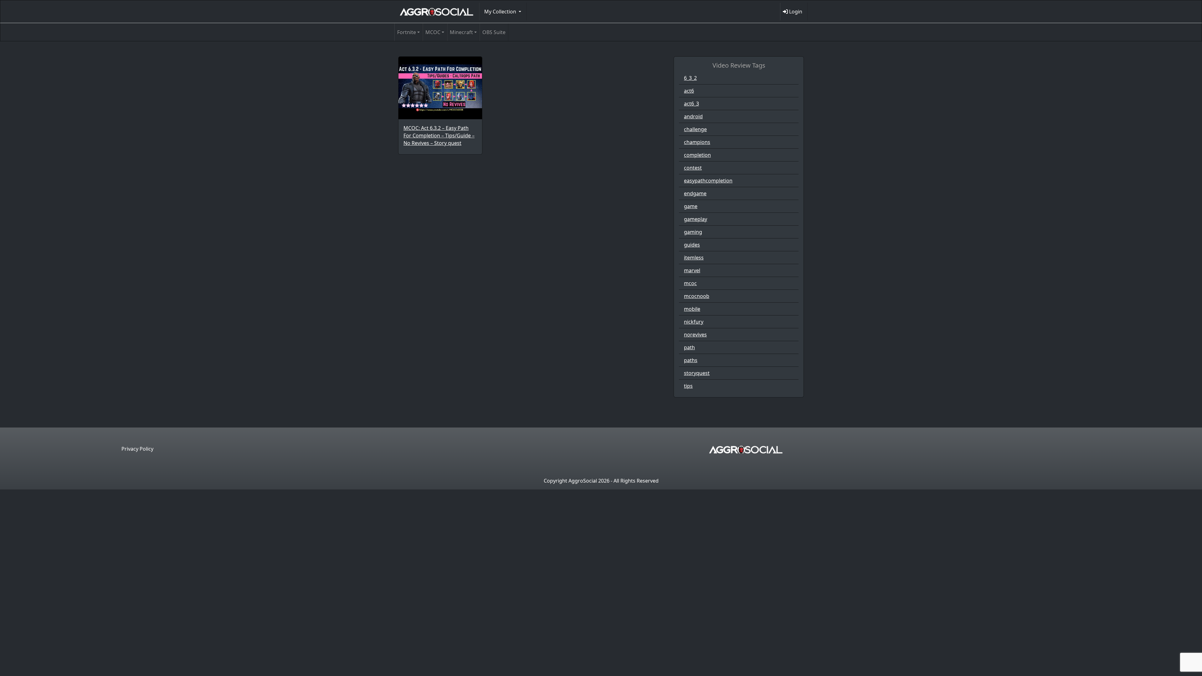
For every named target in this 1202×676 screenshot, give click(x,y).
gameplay (695, 219)
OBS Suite (494, 32)
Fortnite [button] (406, 32)
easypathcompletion (708, 180)
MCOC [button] (432, 32)
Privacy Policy (137, 448)
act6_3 (691, 103)
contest (693, 167)
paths (690, 360)
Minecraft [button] (461, 32)
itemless (694, 257)
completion (697, 154)
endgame (695, 193)
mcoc (690, 283)
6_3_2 (690, 77)
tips (688, 385)
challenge (695, 129)
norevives (695, 334)
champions (697, 142)
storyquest (697, 373)
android (693, 116)
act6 (689, 90)
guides (692, 244)
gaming (693, 231)
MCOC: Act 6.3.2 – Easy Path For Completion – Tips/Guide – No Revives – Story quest (439, 135)
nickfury (693, 321)
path (689, 347)
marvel (692, 270)
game (690, 206)
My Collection (500, 11)
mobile (692, 308)
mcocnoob (696, 296)
